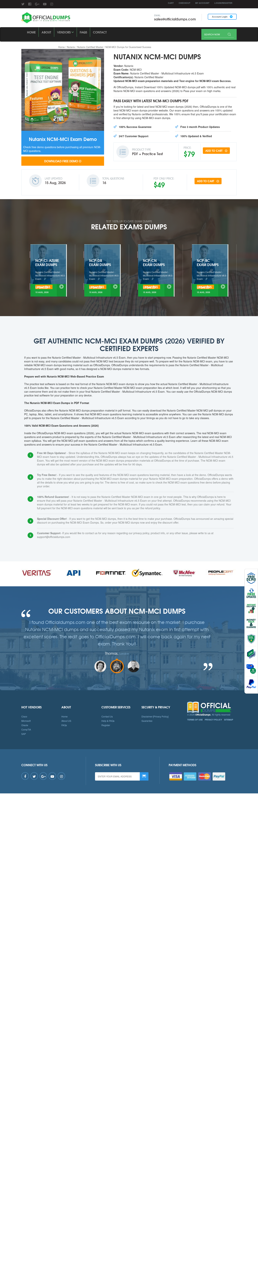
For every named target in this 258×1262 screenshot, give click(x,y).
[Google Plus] (37, 3)
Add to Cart (214, 151)
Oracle (24, 725)
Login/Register (223, 3)
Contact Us (107, 716)
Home (31, 32)
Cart (171, 3)
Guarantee (146, 720)
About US (66, 720)
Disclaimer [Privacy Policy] (154, 716)
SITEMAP (228, 719)
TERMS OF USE (195, 719)
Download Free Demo (61, 161)
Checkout (184, 3)
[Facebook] (29, 3)
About (46, 32)
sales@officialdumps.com (175, 19)
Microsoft (26, 720)
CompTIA (26, 729)
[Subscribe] (144, 776)
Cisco (24, 716)
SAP (23, 733)
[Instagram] (51, 3)
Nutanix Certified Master (90, 47)
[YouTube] (44, 3)
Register (105, 725)
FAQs (83, 32)
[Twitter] (23, 3)
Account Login (220, 16)
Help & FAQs (107, 720)
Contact (100, 32)
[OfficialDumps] (46, 18)
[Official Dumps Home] (212, 707)
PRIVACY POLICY (213, 719)
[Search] (229, 34)
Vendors (64, 32)
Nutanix (71, 47)
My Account (202, 3)
